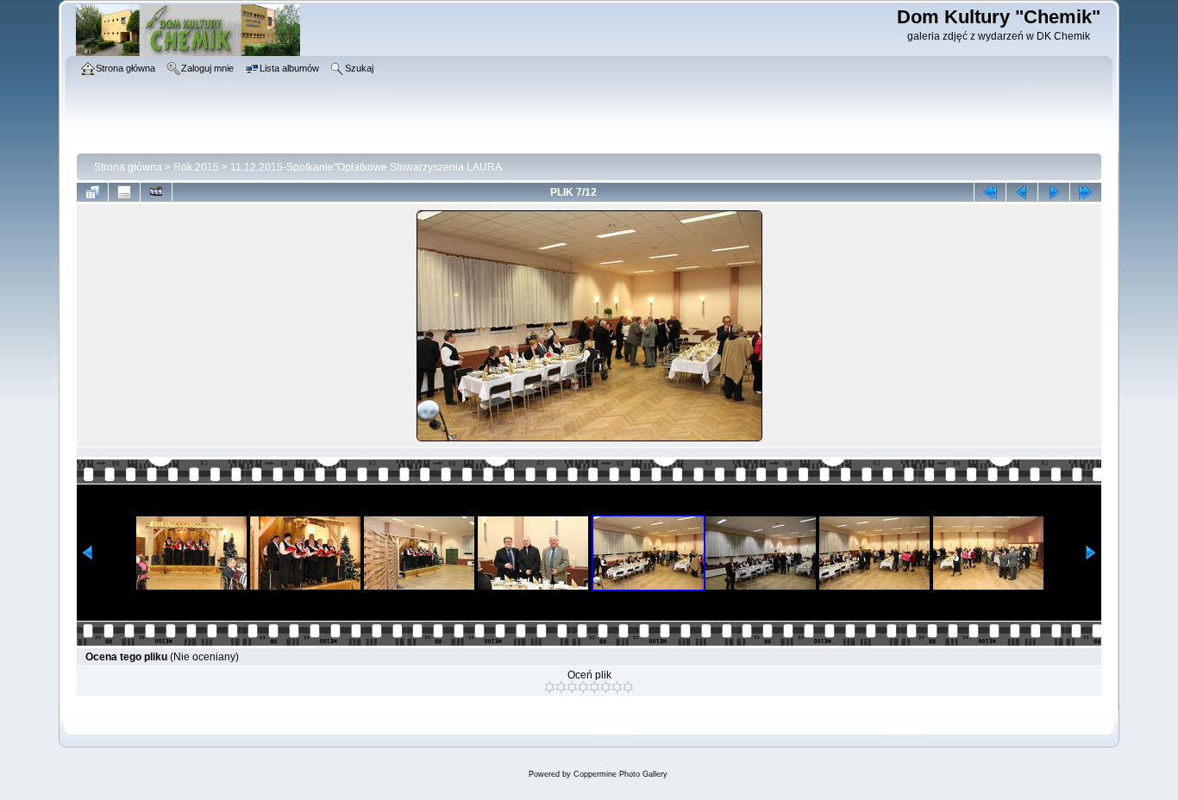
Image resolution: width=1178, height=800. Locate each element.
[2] (561, 687)
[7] (617, 687)
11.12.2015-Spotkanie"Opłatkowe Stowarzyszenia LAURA (366, 167)
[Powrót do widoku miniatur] (92, 192)
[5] (594, 687)
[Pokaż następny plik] (1053, 192)
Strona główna (128, 167)
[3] (572, 687)
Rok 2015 (196, 167)
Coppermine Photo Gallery (620, 774)
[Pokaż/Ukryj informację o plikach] (124, 192)
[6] (605, 687)
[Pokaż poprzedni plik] (1021, 192)
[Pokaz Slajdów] (156, 192)
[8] (628, 687)
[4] (583, 687)
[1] (549, 687)
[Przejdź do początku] (990, 192)
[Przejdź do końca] (1085, 192)
